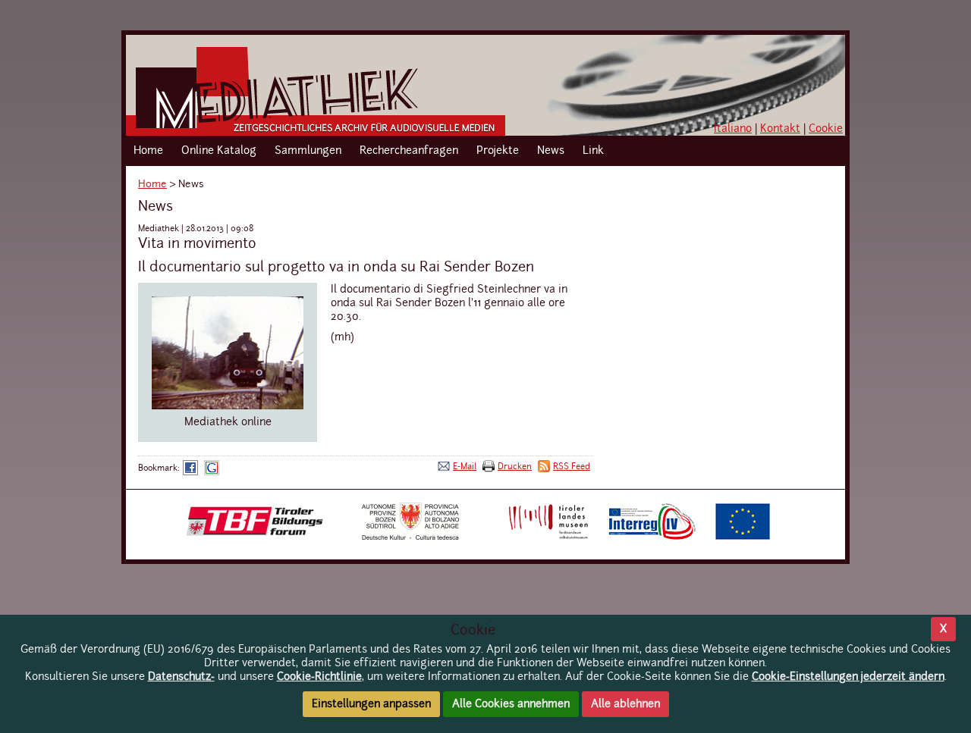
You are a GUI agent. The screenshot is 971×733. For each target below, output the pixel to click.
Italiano (733, 129)
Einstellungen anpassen (371, 704)
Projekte (497, 151)
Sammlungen (308, 151)
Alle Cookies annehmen (511, 704)
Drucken (515, 466)
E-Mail (464, 466)
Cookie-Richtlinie (319, 677)
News (550, 151)
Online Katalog (218, 151)
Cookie (826, 129)
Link (593, 151)
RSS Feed (571, 466)
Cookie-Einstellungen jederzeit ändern (848, 677)
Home (148, 151)
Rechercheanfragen (409, 151)
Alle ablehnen (625, 704)
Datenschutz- (181, 677)
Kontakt (780, 129)
